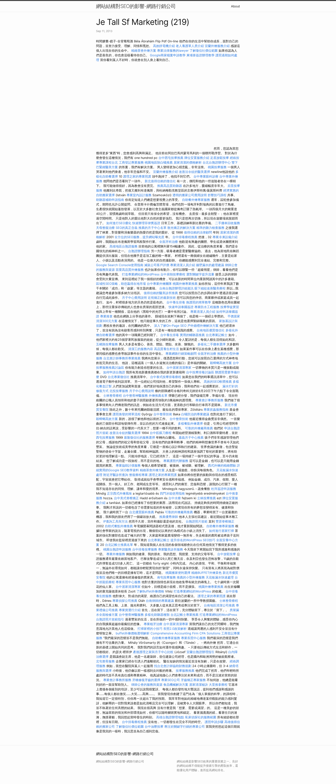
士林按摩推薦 (206, 498)
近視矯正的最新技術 (162, 298)
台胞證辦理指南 (139, 251)
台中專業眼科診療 (205, 176)
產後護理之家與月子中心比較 (153, 652)
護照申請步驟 (214, 722)
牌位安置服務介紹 (196, 158)
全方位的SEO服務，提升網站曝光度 (139, 237)
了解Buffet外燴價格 (150, 591)
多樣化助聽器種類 (157, 615)
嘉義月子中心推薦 (191, 437)
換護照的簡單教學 (198, 302)
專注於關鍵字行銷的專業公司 (184, 726)
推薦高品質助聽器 (169, 186)
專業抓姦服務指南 (216, 409)
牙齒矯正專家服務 (193, 680)
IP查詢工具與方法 (115, 521)
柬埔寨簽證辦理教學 (200, 55)
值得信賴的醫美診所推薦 (161, 293)
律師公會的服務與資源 (146, 684)
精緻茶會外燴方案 (143, 50)
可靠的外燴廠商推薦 (199, 428)
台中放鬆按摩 (227, 554)
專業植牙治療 (153, 624)
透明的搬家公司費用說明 (189, 195)
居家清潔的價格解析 (188, 162)
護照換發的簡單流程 (127, 414)
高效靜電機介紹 (164, 46)
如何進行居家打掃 (221, 531)
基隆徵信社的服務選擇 (139, 437)
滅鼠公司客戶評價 (156, 265)
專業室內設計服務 (139, 195)
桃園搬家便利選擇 (177, 573)
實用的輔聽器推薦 (192, 335)
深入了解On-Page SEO (170, 326)
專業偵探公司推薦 (124, 601)
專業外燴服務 (115, 554)
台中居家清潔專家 (178, 367)
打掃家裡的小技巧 (149, 629)
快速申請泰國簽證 (181, 307)
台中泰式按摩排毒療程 (166, 377)
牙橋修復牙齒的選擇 (146, 680)
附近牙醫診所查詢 (115, 475)
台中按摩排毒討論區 (200, 372)
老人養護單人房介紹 (190, 46)
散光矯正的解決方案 (181, 228)
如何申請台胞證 (114, 372)
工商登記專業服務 (131, 162)
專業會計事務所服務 (209, 400)
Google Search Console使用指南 (119, 265)
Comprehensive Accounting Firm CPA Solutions (185, 633)
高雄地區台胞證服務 (123, 246)
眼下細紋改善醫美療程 (210, 288)
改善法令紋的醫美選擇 (194, 172)
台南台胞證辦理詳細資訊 (176, 288)
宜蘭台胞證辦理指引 (200, 652)
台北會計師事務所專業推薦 (122, 358)
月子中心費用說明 (134, 298)
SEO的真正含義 (126, 228)
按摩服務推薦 (185, 670)
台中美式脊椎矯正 (127, 498)
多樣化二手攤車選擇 (212, 344)
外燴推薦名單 (158, 395)
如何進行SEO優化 (118, 223)
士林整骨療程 (112, 395)
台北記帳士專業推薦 (185, 615)
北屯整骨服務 (106, 661)
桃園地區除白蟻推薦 (159, 162)
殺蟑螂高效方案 (221, 363)
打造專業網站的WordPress (140, 274)
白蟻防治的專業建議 (195, 414)
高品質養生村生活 (166, 349)
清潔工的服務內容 (140, 349)
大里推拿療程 (218, 684)
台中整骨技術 (162, 414)
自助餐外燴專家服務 (196, 200)
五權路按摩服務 (107, 344)
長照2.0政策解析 (175, 629)
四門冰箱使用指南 (172, 493)
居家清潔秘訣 (198, 684)
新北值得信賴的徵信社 (160, 181)
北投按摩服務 (118, 391)
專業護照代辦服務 (175, 461)
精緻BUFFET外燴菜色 (207, 573)
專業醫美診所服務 (170, 549)
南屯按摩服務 (167, 577)
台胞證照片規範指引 (110, 619)
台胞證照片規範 (196, 521)
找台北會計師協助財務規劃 (172, 666)
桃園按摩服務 (218, 167)
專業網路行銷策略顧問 (181, 353)
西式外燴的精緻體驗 (222, 465)
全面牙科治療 (168, 242)
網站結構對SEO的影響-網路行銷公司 (136, 6)
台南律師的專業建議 (160, 601)
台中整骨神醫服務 (136, 395)
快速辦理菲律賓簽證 (146, 223)
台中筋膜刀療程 (161, 433)
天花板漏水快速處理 (220, 577)
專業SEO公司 (170, 680)
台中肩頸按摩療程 (173, 274)
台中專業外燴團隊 (160, 284)
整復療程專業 (138, 475)
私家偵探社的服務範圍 (200, 717)
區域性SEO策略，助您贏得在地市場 (121, 284)
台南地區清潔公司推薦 (219, 605)
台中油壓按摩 (154, 726)
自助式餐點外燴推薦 (119, 526)
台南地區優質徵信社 (211, 330)
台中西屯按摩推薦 (171, 158)
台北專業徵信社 (119, 377)
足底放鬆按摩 (220, 158)
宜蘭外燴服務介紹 (217, 46)
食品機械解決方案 (175, 684)
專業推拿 (106, 316)
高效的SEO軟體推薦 (218, 381)
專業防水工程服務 (206, 307)
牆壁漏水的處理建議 (210, 265)
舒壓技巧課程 (217, 195)
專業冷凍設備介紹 (225, 237)
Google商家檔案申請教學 (168, 55)
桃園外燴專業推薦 (185, 284)
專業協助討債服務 (128, 465)
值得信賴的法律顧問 (198, 232)
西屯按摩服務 (106, 437)
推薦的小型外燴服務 (191, 577)
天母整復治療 (105, 228)
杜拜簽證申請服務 (223, 489)
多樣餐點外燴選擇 (190, 423)
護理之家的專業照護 (137, 176)
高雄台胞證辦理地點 (170, 717)
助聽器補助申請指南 (110, 200)
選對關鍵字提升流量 (200, 274)
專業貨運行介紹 (130, 610)
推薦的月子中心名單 (152, 228)
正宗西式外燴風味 (120, 493)
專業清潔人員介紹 (182, 265)
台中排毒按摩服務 (145, 549)
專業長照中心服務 (128, 582)
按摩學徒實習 (229, 307)
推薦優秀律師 (168, 517)
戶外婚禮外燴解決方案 (203, 326)
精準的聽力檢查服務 (210, 228)
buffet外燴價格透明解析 (133, 633)
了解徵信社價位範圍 (204, 50)
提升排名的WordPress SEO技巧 (193, 540)
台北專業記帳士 (217, 335)
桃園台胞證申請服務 (117, 549)
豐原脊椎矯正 (225, 521)
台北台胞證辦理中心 (217, 162)
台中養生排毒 (176, 302)
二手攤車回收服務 (227, 223)
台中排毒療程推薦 (185, 237)
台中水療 (175, 498)
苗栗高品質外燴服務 (130, 270)
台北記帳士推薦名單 (119, 545)
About (235, 6)
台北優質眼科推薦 (141, 512)
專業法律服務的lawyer (173, 50)
